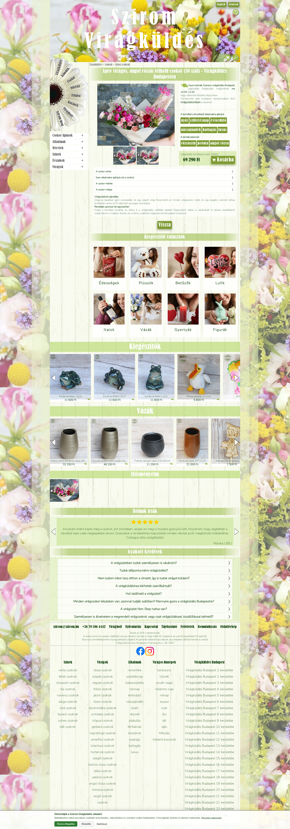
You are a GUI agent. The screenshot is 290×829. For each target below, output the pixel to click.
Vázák (145, 411)
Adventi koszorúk (164, 739)
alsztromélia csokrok (102, 708)
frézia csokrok (102, 689)
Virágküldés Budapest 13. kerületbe (209, 746)
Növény (75, 87)
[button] (237, 377)
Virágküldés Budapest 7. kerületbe (209, 708)
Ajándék (65, 72)
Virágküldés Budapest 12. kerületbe (209, 739)
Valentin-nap (164, 689)
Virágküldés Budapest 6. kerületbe (209, 701)
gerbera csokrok (102, 727)
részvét (135, 714)
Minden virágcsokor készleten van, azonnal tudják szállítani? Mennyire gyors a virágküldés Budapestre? (143, 601)
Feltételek (187, 627)
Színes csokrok (122, 64)
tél (164, 720)
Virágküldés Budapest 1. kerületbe (209, 670)
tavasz (164, 701)
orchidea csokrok (102, 714)
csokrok (102, 802)
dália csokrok (102, 771)
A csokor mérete (104, 183)
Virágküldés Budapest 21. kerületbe (209, 796)
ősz (164, 714)
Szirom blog (60, 118)
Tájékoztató (169, 627)
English (221, 4)
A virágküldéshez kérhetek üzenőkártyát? (144, 586)
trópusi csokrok (102, 720)
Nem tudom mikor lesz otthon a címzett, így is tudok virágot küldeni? (144, 578)
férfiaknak (134, 727)
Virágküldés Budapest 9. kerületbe (209, 720)
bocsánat (134, 733)
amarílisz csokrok (102, 739)
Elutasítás (86, 824)
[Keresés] (236, 58)
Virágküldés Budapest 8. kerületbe (209, 714)
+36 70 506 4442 (94, 627)
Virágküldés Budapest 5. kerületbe (209, 695)
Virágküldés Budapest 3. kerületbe (209, 683)
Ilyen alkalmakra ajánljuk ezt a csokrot (115, 177)
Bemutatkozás (207, 627)
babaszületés (135, 683)
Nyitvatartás (133, 627)
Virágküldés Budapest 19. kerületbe (209, 783)
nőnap (164, 695)
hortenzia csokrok (102, 752)
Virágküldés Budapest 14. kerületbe (209, 752)
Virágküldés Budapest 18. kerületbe (209, 777)
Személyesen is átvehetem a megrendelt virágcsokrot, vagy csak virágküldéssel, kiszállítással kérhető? (143, 616)
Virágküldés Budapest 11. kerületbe (209, 733)
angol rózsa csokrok (102, 783)
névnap (134, 689)
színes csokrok (68, 720)
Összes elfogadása (66, 824)
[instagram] (149, 652)
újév (164, 727)
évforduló (218, 120)
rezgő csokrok (102, 796)
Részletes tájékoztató (211, 818)
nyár (184, 120)
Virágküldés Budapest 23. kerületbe (209, 808)
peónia (202, 143)
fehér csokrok (68, 676)
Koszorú (72, 103)
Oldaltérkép (228, 627)
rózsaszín (188, 143)
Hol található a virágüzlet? (144, 593)
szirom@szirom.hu (66, 627)
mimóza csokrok (102, 790)
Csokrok (108, 64)
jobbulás (134, 720)
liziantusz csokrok (102, 746)
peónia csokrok (102, 777)
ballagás (209, 130)
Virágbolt (68, 112)
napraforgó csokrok (103, 733)
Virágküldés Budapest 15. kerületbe (209, 758)
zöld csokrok (68, 708)
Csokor (71, 79)
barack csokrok (68, 714)
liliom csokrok (102, 701)
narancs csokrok (68, 695)
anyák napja (164, 683)
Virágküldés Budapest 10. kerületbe (209, 727)
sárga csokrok (67, 701)
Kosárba (225, 160)
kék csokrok (68, 727)
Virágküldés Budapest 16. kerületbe (209, 764)
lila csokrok (67, 689)
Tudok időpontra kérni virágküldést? (143, 570)
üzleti (134, 708)
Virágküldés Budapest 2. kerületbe (209, 676)
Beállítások (102, 824)
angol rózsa (219, 143)
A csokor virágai (104, 189)
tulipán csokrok (102, 676)
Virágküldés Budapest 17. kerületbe (209, 771)
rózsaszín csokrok (68, 683)
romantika (134, 670)
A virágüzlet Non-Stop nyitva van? (143, 609)
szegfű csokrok (103, 758)
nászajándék (191, 130)
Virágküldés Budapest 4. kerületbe (209, 689)
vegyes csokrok (102, 683)
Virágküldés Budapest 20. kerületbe (209, 790)
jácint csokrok (102, 695)
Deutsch (233, 4)
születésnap (199, 120)
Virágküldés (96, 64)
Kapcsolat (151, 627)
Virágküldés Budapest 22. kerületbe (209, 802)
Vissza (164, 225)
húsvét (164, 676)
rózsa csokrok (102, 670)
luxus (222, 130)
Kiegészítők (145, 346)
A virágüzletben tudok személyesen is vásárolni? (144, 563)
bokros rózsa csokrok (103, 764)
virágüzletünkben (190, 102)
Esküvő (76, 96)
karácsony (164, 670)
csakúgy (134, 739)
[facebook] (140, 652)
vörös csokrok (68, 670)
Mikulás (164, 733)
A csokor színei (103, 171)
